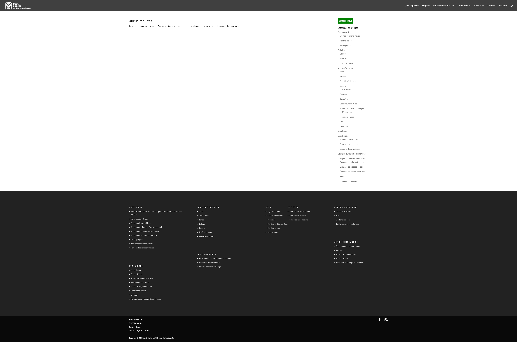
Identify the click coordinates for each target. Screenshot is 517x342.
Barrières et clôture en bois (278, 224)
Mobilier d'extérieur (345, 68)
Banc (342, 71)
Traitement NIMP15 (347, 63)
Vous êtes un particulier (298, 215)
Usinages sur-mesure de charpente (352, 153)
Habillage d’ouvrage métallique (347, 224)
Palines (343, 176)
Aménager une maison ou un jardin (144, 235)
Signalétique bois (274, 211)
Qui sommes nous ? (442, 6)
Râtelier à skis (348, 112)
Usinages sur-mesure (348, 181)
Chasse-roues (273, 232)
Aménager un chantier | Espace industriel (146, 227)
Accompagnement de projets (142, 244)
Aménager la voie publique (141, 223)
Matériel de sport (205, 232)
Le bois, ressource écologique (210, 267)
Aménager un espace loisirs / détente (145, 231)
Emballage (342, 50)
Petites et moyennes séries (141, 286)
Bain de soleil (347, 89)
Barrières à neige (274, 228)
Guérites (339, 250)
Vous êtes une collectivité (299, 220)
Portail (338, 215)
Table (342, 121)
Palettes (343, 58)
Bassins (343, 76)
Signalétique (343, 135)
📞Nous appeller (411, 6)
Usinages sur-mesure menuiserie (351, 158)
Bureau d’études (137, 274)
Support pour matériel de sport (352, 108)
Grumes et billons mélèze (350, 35)
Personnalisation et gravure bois (143, 248)
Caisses (343, 53)
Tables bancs (204, 215)
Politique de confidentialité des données (146, 299)
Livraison (134, 295)
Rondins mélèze (346, 40)
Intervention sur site (138, 291)
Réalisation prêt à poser (140, 282)
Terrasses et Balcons (344, 211)
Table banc (344, 126)
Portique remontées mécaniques (348, 246)
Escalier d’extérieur (343, 220)
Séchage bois (345, 45)
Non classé (342, 131)
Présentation (136, 270)
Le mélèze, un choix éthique (209, 262)
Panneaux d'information (349, 139)
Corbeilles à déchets (348, 81)
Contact (491, 6)
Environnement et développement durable (215, 258)
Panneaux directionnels (349, 144)
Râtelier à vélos (348, 116)
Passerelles (272, 220)
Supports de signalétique (350, 149)
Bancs (201, 220)
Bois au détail (343, 32)
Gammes (343, 94)
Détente (343, 86)
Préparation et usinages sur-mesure (349, 262)
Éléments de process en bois (351, 166)
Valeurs (477, 6)
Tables (201, 211)
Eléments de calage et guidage (352, 162)
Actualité (503, 6)
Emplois (426, 6)
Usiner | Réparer (137, 239)
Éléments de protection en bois (352, 171)
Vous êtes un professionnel (299, 211)
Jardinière (344, 99)
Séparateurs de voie (275, 215)
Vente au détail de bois (139, 219)
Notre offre (463, 6)
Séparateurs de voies (348, 103)
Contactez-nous (345, 20)
